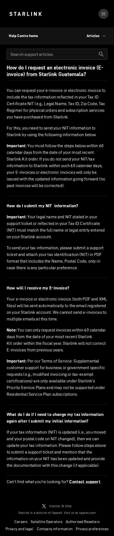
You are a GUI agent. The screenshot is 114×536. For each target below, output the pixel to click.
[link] (25, 14)
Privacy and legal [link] (19, 529)
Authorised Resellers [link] (83, 521)
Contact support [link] (84, 482)
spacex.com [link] (87, 512)
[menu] (103, 14)
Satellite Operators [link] (46, 521)
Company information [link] (54, 529)
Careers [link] (20, 521)
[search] (101, 54)
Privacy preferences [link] (92, 529)
